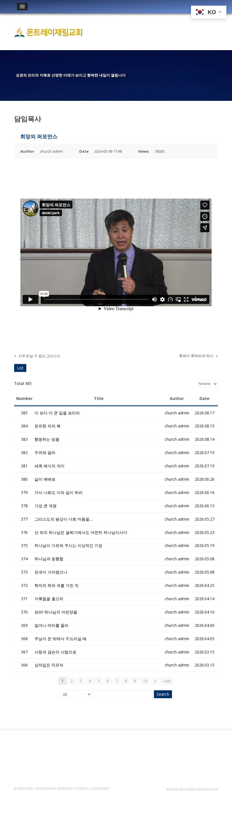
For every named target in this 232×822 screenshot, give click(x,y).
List (20, 367)
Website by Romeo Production (192, 789)
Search (163, 694)
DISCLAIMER (100, 788)
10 (145, 680)
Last (167, 680)
